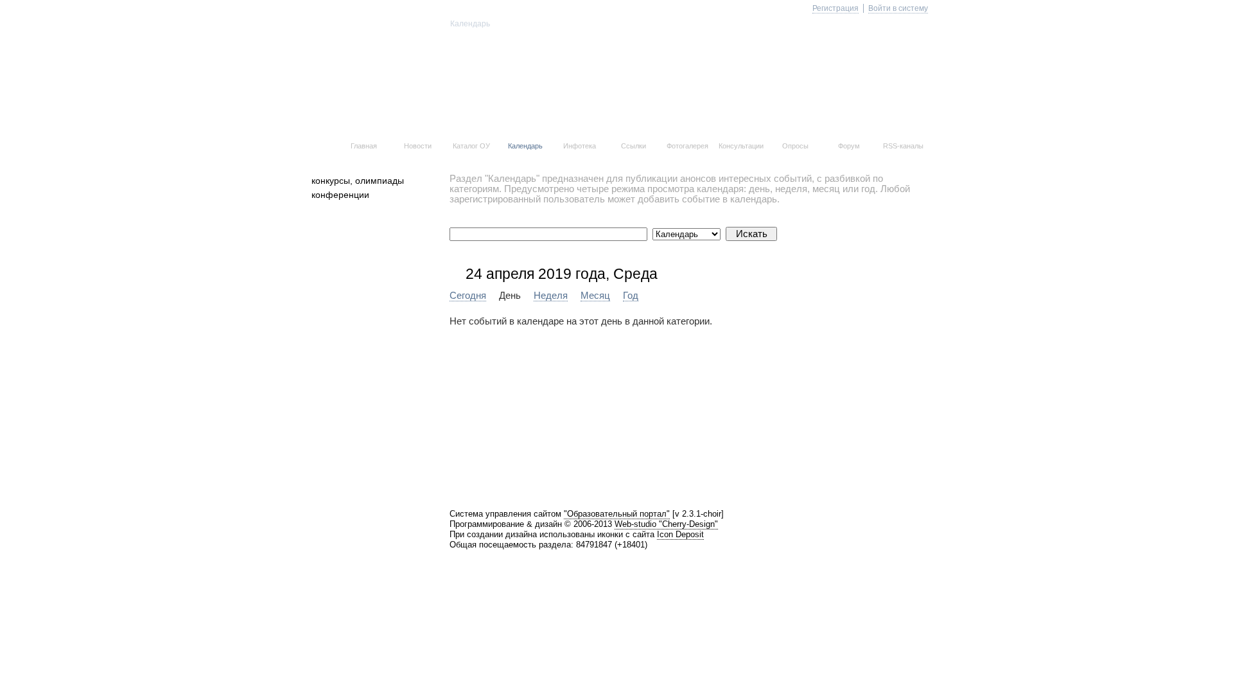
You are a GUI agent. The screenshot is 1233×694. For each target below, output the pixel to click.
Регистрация (835, 8)
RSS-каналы (903, 146)
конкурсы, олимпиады (357, 180)
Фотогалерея (687, 146)
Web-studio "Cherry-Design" (666, 524)
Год (630, 295)
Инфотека (579, 146)
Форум (849, 146)
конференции (340, 195)
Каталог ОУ (471, 146)
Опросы (795, 146)
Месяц (595, 295)
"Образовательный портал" (617, 514)
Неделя (551, 295)
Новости (418, 146)
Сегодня (468, 295)
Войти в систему (898, 8)
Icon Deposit (680, 534)
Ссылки (633, 146)
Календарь (525, 146)
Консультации (741, 146)
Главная (364, 146)
